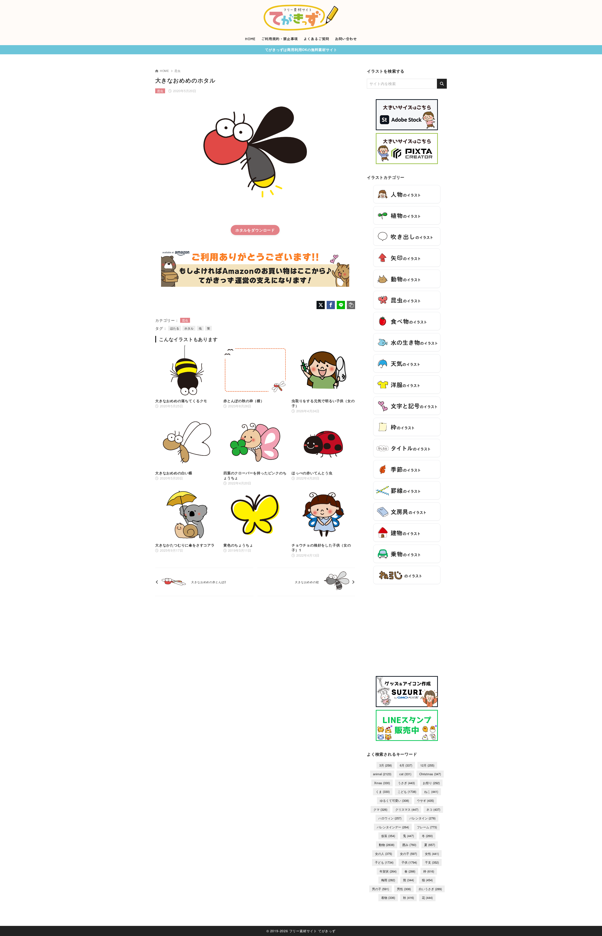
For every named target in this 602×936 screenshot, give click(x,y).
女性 (432, 853)
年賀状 (388, 871)
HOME (164, 71)
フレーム (427, 827)
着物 (388, 897)
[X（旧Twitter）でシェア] (321, 305)
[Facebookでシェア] (331, 305)
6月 (406, 765)
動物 (386, 844)
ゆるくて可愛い (394, 800)
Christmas (430, 774)
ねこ (431, 791)
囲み (409, 844)
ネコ (433, 809)
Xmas (382, 783)
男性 (404, 889)
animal (382, 774)
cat (405, 774)
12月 (427, 765)
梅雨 (388, 880)
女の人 (383, 853)
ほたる (174, 328)
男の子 (380, 889)
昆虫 (177, 71)
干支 (432, 862)
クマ (380, 809)
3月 (385, 765)
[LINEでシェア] (341, 305)
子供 (409, 862)
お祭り (431, 783)
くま (383, 791)
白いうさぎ (430, 889)
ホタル (241, 230)
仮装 (388, 836)
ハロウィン (389, 818)
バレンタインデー (393, 827)
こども (407, 791)
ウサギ (425, 800)
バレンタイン (422, 818)
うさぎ (406, 783)
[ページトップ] (591, 925)
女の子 (408, 853)
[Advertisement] (407, 632)
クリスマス (406, 809)
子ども (384, 862)
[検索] (442, 84)
